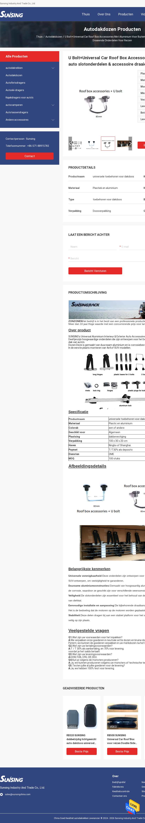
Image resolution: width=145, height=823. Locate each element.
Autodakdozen (53, 36)
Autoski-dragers (15, 90)
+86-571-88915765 (38, 145)
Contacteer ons (119, 796)
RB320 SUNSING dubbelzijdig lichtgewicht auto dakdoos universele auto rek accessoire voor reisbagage (81, 739)
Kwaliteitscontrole (120, 791)
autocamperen (14, 105)
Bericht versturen (95, 271)
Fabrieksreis (118, 787)
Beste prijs (81, 751)
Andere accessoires (17, 119)
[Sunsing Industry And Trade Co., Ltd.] (11, 14)
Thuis (39, 36)
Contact (30, 156)
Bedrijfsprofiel (118, 782)
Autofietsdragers (15, 82)
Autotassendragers (17, 112)
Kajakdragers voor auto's (19, 97)
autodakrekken (14, 67)
